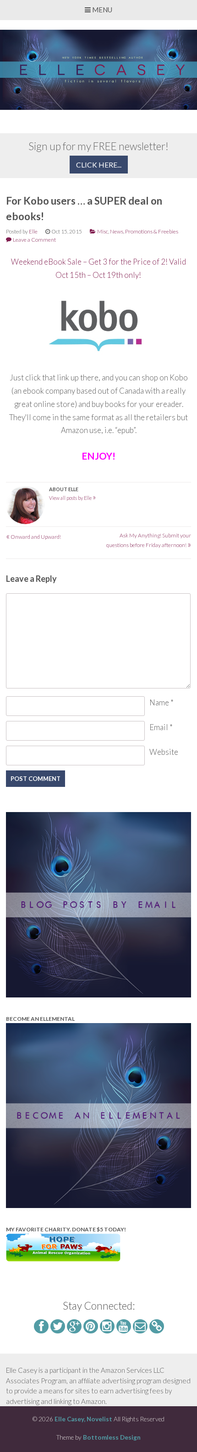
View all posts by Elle (72, 498)
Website (163, 752)
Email (161, 727)
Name (161, 702)
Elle (33, 231)
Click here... (98, 164)
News (116, 231)
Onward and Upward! (33, 536)
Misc (102, 231)
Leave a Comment (34, 239)
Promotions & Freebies (151, 231)
